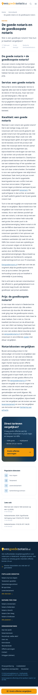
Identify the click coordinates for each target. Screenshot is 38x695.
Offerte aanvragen (8, 649)
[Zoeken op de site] (30, 4)
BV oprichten (6, 587)
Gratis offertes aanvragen (13, 452)
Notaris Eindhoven (8, 617)
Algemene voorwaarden (10, 669)
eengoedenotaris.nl (12, 334)
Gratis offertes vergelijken (20, 691)
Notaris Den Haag (8, 613)
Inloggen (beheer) (8, 655)
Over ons (5, 639)
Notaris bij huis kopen (9, 578)
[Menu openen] (36, 4)
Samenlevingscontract (9, 584)
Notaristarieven (7, 633)
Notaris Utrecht (7, 610)
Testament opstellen (9, 581)
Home (4, 12)
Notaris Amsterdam (9, 604)
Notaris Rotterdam (8, 607)
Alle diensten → (7, 594)
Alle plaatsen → (7, 620)
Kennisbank (13, 12)
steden (26, 337)
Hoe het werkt (7, 630)
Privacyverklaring (8, 666)
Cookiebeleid (20, 666)
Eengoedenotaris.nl (9, 264)
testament (23, 190)
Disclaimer (25, 669)
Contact (4, 652)
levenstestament (8, 404)
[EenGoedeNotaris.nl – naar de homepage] (14, 3)
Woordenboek (7, 646)
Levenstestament (8, 591)
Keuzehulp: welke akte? (10, 636)
